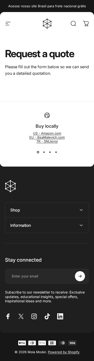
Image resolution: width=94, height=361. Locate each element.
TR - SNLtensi (47, 141)
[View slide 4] (56, 152)
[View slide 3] (50, 152)
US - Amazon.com (47, 133)
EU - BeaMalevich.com (47, 137)
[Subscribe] (80, 276)
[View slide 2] (44, 152)
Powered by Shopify (63, 352)
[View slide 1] (38, 152)
